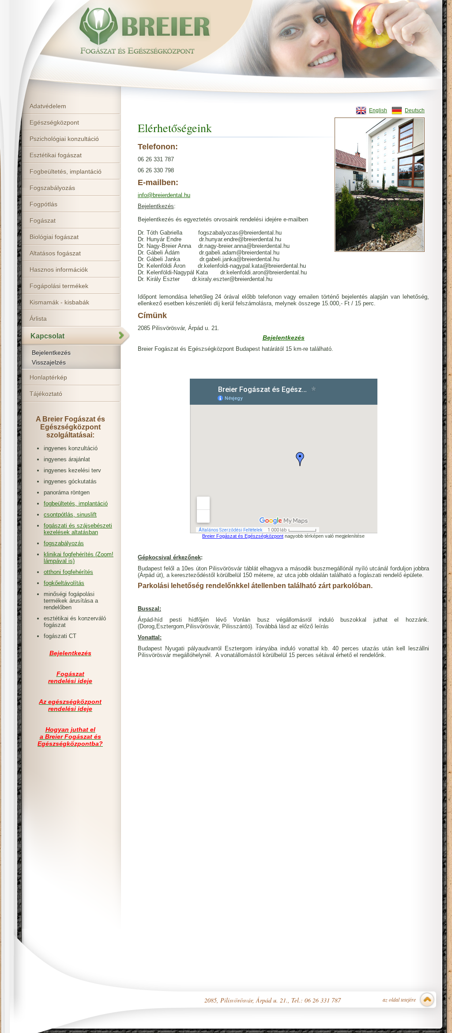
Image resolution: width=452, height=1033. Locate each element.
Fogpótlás (43, 204)
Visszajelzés (49, 362)
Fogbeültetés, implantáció (66, 171)
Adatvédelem (48, 106)
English (378, 110)
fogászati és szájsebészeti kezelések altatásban (78, 528)
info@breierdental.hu (164, 195)
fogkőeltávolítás (64, 583)
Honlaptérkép (48, 377)
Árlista (38, 318)
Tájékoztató (46, 393)
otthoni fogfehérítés (68, 572)
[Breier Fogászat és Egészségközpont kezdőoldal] (137, 31)
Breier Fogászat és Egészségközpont (242, 536)
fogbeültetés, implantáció (76, 503)
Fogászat (43, 220)
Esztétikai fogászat (56, 155)
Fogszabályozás (52, 187)
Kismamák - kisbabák (59, 302)
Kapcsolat (47, 336)
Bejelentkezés (51, 352)
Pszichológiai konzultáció (64, 138)
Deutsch (415, 110)
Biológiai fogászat (54, 236)
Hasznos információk (59, 269)
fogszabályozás (64, 543)
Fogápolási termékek (59, 285)
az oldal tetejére (399, 999)
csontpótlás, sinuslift (70, 514)
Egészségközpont (54, 122)
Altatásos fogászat (55, 253)
